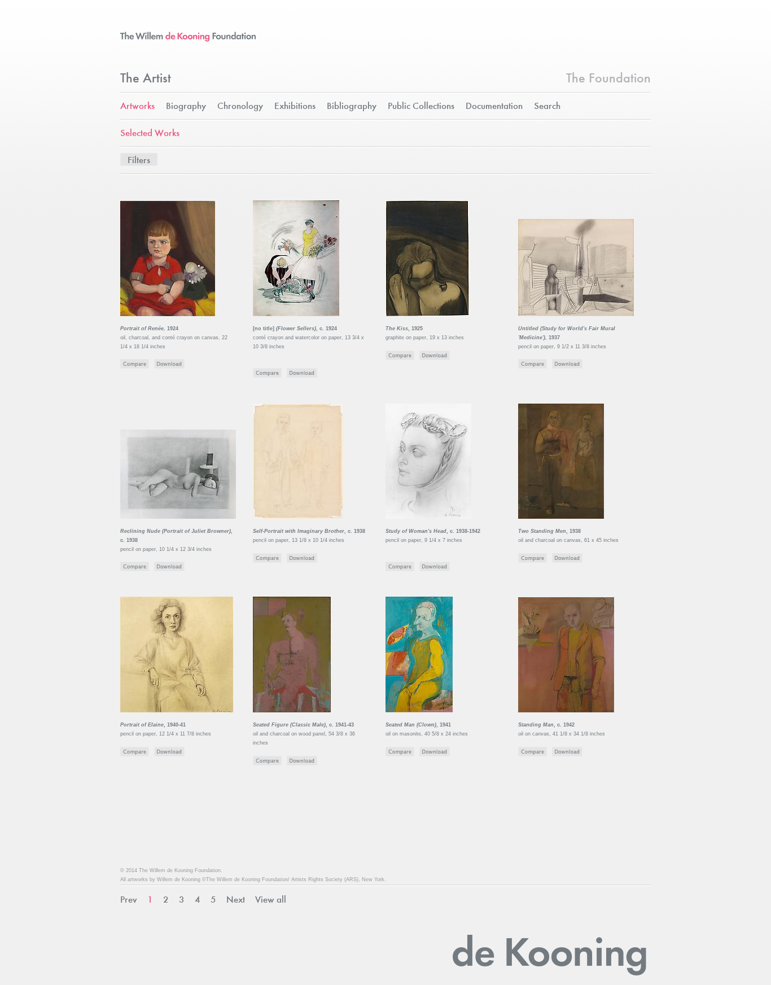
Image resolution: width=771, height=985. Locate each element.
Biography (186, 106)
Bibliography (351, 106)
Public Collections (421, 106)
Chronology (240, 106)
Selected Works (149, 133)
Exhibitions (295, 106)
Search (547, 106)
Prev (128, 900)
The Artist (145, 79)
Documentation (494, 106)
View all (270, 900)
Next (235, 900)
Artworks (137, 106)
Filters (139, 160)
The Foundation (608, 79)
